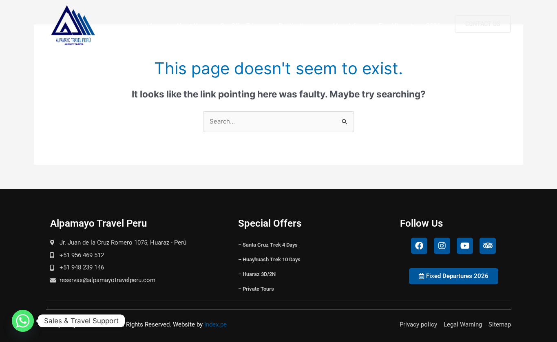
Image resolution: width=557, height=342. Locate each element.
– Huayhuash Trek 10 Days (269, 259)
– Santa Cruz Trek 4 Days (268, 245)
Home (156, 25)
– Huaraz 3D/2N (257, 274)
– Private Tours (256, 289)
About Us (188, 25)
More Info (346, 25)
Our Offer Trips (240, 25)
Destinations (296, 25)
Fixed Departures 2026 (409, 25)
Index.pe (215, 324)
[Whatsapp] (23, 321)
